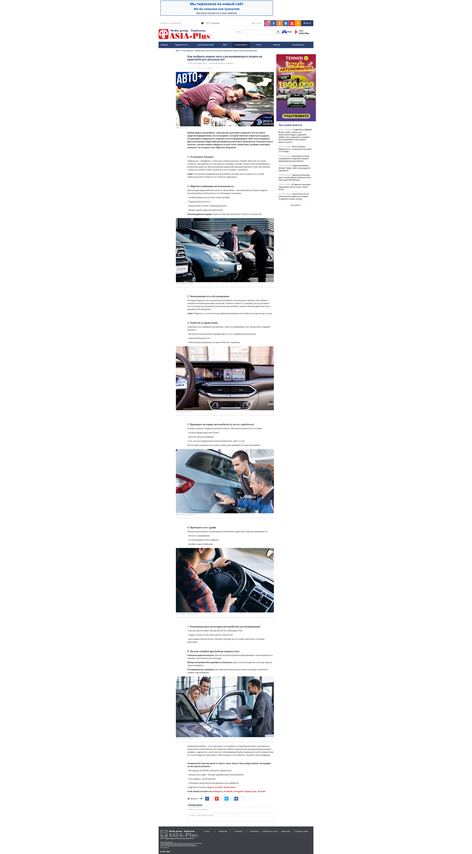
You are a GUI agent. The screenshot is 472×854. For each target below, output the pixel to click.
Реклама (238, 831)
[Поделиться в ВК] (236, 799)
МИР (225, 45)
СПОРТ (259, 45)
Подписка (254, 831)
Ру (253, 23)
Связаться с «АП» (270, 831)
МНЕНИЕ (276, 45)
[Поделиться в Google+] (217, 799)
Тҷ (256, 23)
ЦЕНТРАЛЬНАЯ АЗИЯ (205, 45)
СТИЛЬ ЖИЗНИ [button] (241, 45)
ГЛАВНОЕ (164, 45)
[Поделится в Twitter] (227, 799)
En (260, 23)
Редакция (223, 831)
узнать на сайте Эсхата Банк (221, 787)
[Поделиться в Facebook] (207, 799)
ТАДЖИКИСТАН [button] (181, 45)
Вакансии (285, 831)
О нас (207, 831)
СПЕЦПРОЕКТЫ (298, 45)
